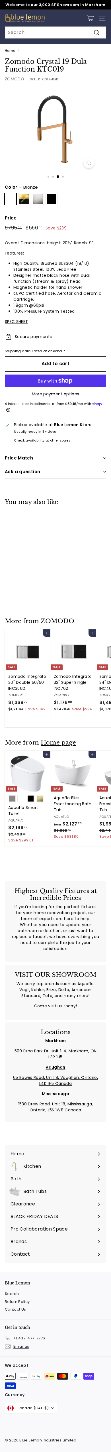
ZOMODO (14, 79)
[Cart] (90, 18)
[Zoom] (88, 163)
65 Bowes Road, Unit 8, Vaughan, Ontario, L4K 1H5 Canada (55, 1080)
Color (21, 187)
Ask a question (22, 472)
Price (11, 218)
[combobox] (55, 32)
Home (10, 50)
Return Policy (17, 1301)
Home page (58, 742)
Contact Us (15, 1309)
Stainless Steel (38, 199)
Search (12, 1293)
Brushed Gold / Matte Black (24, 199)
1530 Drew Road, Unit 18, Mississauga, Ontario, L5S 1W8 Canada (55, 1107)
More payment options (55, 394)
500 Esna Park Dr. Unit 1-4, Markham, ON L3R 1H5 (56, 1054)
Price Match (19, 458)
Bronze (10, 199)
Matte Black (51, 199)
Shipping (13, 351)
